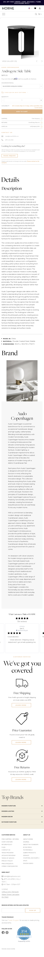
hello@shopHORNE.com (12, 136)
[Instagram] (7, 933)
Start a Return (7, 842)
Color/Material (8, 83)
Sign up (32, 910)
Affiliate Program (8, 855)
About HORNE (28, 839)
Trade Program (7, 852)
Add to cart (22, 111)
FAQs (3, 847)
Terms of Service (8, 858)
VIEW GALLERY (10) (9, 61)
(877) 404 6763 (9, 140)
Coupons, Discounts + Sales (31, 859)
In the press (27, 847)
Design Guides (28, 863)
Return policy (7, 844)
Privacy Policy (7, 861)
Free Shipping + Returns (10, 839)
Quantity (5, 96)
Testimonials (28, 850)
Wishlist (26, 855)
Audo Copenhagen (10, 67)
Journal (26, 842)
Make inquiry (9, 155)
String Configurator (10, 866)
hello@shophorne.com (12, 876)
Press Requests (7, 863)
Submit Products (29, 852)
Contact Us (6, 850)
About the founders (30, 844)
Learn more (21, 705)
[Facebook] (3, 933)
